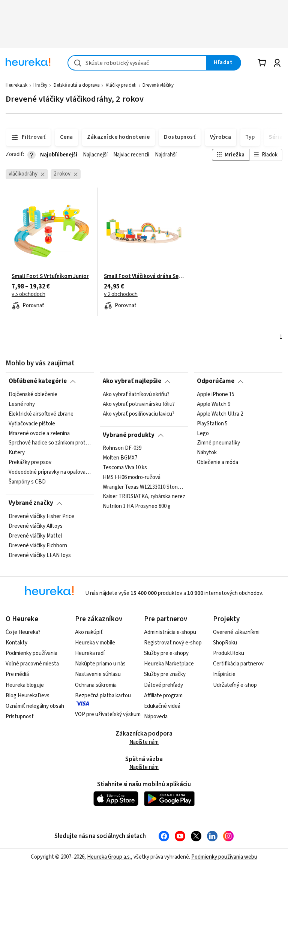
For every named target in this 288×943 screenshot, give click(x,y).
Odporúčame (215, 381)
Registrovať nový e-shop (173, 643)
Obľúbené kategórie (38, 381)
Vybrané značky (31, 503)
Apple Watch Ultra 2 (220, 413)
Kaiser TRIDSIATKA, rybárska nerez (144, 497)
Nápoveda (156, 717)
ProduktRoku (228, 653)
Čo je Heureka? (23, 632)
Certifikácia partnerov (238, 664)
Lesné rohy (22, 404)
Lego (203, 433)
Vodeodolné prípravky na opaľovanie (50, 472)
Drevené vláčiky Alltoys (36, 526)
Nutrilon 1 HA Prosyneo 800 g (137, 507)
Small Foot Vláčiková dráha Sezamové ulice (144, 276)
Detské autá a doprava (77, 85)
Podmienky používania (31, 653)
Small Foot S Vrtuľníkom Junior (50, 276)
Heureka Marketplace (169, 664)
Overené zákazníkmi (236, 632)
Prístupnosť (20, 717)
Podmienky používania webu (224, 857)
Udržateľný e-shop (235, 685)
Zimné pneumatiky (218, 443)
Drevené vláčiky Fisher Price (41, 516)
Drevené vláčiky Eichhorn (38, 545)
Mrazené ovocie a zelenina (39, 433)
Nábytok (207, 452)
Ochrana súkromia (96, 685)
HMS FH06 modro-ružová (131, 477)
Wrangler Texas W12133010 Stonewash (144, 487)
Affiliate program (163, 696)
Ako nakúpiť (89, 632)
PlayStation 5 (212, 423)
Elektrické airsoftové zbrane (41, 413)
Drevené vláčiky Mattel (35, 535)
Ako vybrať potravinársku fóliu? (139, 404)
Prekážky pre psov (30, 462)
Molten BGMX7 (120, 458)
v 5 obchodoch (28, 294)
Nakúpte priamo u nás (100, 664)
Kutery (17, 452)
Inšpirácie (224, 674)
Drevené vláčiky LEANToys (40, 555)
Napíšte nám (144, 742)
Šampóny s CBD (27, 482)
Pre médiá (17, 674)
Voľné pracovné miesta (32, 664)
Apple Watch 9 (213, 404)
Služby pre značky (165, 674)
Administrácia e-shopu (170, 632)
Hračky (40, 85)
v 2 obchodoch (121, 294)
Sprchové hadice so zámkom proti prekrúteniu (50, 443)
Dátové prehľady (163, 685)
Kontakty (16, 643)
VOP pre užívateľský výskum (108, 714)
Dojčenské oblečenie (33, 394)
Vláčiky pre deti (121, 85)
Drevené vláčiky (158, 85)
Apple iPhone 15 (215, 394)
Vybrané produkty (128, 435)
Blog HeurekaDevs (28, 696)
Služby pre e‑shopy (166, 653)
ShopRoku (225, 643)
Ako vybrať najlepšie (132, 381)
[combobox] (137, 63)
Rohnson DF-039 (122, 448)
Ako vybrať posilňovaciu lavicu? (138, 413)
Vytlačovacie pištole (32, 423)
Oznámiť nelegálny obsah (35, 706)
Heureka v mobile (95, 643)
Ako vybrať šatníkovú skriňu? (136, 394)
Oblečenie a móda (217, 462)
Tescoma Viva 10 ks (125, 468)
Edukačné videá (162, 706)
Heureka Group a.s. (109, 857)
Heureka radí (90, 653)
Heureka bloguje (25, 685)
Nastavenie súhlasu (98, 674)
